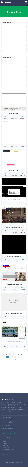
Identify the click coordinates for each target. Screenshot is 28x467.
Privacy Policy (7, 452)
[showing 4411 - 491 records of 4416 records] (18, 360)
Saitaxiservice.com (14, 342)
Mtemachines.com (14, 199)
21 (9, 360)
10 (15, 354)
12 (21, 354)
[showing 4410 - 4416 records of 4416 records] (6, 354)
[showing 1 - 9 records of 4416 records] (3, 354)
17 (14, 357)
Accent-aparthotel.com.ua (14, 227)
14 (4, 357)
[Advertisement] (14, 38)
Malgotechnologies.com (14, 256)
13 (24, 354)
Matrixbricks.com (14, 170)
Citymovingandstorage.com (14, 285)
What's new (6, 447)
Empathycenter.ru (14, 113)
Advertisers (6, 454)
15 (7, 357)
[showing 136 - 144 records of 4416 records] (15, 360)
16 (10, 357)
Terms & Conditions (8, 449)
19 (20, 357)
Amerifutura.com (14, 142)
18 (17, 357)
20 (23, 357)
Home (4, 441)
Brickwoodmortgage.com (14, 313)
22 (12, 360)
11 (18, 354)
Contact (5, 443)
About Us (5, 445)
